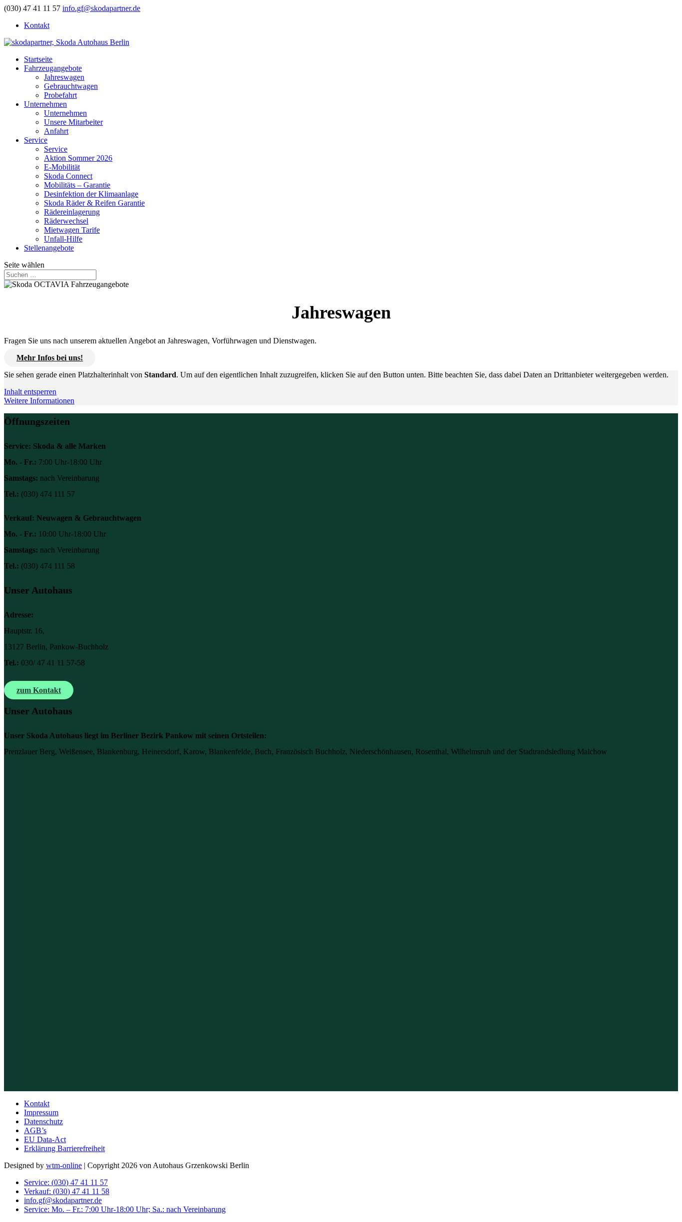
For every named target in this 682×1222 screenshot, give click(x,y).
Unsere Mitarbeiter (73, 122)
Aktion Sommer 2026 (78, 158)
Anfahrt (56, 131)
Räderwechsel (66, 221)
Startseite (38, 59)
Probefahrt (60, 95)
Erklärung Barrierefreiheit (64, 1148)
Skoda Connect (68, 176)
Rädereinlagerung (72, 212)
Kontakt (36, 25)
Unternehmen (45, 104)
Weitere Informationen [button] (39, 400)
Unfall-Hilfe (63, 239)
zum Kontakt (38, 690)
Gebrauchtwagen (71, 86)
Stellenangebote (49, 248)
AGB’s (35, 1130)
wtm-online (64, 1165)
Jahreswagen (64, 77)
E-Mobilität (62, 167)
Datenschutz (43, 1121)
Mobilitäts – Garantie (77, 185)
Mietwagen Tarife (72, 230)
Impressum (41, 1112)
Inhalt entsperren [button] (30, 391)
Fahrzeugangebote (53, 68)
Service (35, 140)
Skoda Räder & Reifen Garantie (94, 203)
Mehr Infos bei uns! (49, 357)
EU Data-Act (45, 1139)
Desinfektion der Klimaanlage (91, 194)
